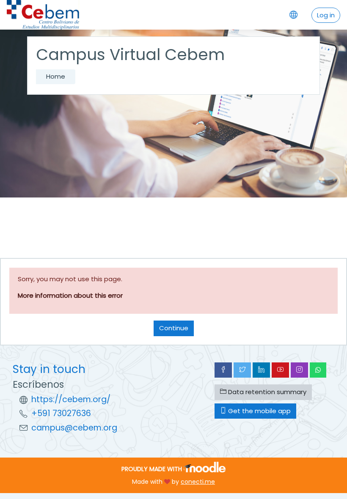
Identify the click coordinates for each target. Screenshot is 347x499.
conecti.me (198, 481)
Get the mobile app (258, 410)
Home (55, 76)
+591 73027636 (61, 413)
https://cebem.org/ (70, 399)
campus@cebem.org (74, 427)
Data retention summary (266, 391)
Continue (173, 328)
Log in (326, 15)
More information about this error (70, 295)
